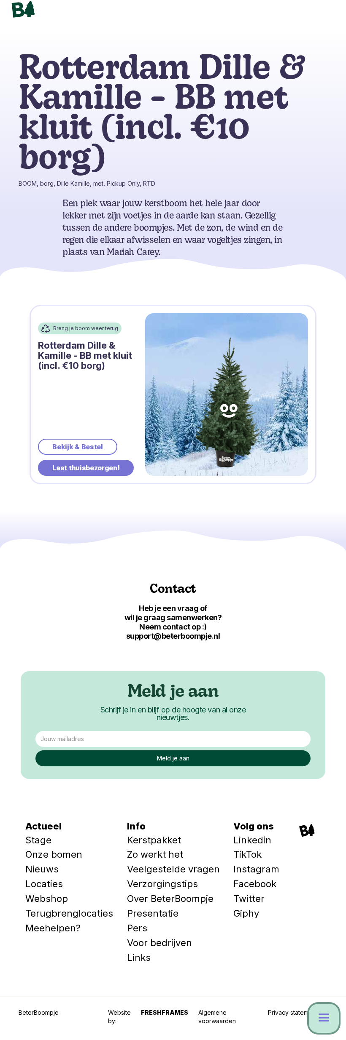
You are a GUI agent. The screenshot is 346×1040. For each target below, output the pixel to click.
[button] (321, 15)
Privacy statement (292, 1012)
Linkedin (252, 840)
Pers (137, 928)
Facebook (254, 883)
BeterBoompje (39, 1012)
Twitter (249, 898)
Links (139, 957)
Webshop (46, 898)
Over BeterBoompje (170, 898)
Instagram (256, 869)
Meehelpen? (53, 928)
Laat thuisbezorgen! (85, 468)
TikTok (247, 854)
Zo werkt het (155, 854)
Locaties (44, 883)
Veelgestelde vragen (173, 869)
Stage (38, 840)
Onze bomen (53, 854)
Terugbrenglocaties (69, 913)
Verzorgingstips (162, 883)
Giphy (246, 913)
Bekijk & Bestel (77, 447)
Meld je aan (173, 692)
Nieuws (42, 869)
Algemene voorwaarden (217, 1016)
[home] (62, 9)
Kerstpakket (154, 840)
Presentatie (152, 913)
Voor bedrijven (159, 942)
